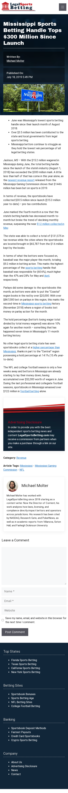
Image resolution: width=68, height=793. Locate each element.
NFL (21, 469)
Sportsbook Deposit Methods (28, 728)
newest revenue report (21, 180)
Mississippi (26, 465)
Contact (16, 774)
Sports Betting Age (22, 698)
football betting (29, 391)
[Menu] (62, 7)
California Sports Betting (25, 668)
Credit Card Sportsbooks (25, 736)
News (14, 770)
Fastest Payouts (21, 732)
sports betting (33, 267)
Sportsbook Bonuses (23, 694)
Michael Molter (15, 60)
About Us (16, 762)
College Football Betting (25, 706)
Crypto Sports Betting (24, 740)
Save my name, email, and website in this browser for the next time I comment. (35, 620)
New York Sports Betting (25, 672)
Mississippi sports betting (36, 303)
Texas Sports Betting (23, 664)
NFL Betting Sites (21, 702)
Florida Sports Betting (24, 660)
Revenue (21, 457)
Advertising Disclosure (24, 766)
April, (47, 275)
